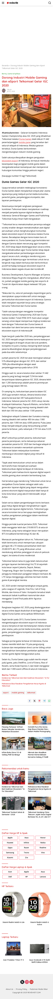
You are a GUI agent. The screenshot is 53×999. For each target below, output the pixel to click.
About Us (9, 989)
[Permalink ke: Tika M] (4, 90)
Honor (43, 837)
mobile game (25, 142)
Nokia (42, 842)
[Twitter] (22, 982)
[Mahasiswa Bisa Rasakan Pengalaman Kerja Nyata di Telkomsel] (39, 777)
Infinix (26, 842)
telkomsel (31, 693)
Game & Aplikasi (14, 74)
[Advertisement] (26, 33)
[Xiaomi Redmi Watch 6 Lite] (13, 904)
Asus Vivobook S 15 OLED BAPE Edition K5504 (39, 961)
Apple (10, 837)
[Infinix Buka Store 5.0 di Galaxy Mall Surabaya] (13, 743)
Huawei (10, 842)
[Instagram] (27, 982)
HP (26, 876)
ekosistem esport (10, 160)
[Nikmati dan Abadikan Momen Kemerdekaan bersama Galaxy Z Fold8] (39, 743)
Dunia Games (25, 139)
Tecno (26, 852)
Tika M (9, 90)
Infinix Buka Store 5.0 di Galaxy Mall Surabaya (11, 753)
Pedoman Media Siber (39, 989)
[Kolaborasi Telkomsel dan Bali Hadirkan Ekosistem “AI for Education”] (13, 777)
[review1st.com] (12, 3)
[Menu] (3, 3)
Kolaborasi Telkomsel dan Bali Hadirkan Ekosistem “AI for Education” (25, 679)
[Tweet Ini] (34, 701)
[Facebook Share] (29, 701)
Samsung (10, 852)
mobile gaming (18, 693)
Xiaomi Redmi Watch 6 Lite (13, 922)
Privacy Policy (21, 989)
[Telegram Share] (44, 701)
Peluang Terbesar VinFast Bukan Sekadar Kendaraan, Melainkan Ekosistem (13, 729)
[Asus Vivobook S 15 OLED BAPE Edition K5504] (39, 949)
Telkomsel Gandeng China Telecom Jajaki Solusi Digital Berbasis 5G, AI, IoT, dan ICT (39, 814)
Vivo (43, 852)
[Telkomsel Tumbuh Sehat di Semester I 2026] (13, 803)
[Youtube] (31, 982)
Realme (43, 847)
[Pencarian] (49, 3)
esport (6, 693)
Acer (10, 872)
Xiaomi (10, 857)
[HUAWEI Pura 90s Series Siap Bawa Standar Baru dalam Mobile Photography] (39, 718)
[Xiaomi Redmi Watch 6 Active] (39, 904)
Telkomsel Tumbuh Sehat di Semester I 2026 (13, 813)
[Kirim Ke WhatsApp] (49, 701)
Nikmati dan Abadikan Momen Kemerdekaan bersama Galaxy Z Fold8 (38, 754)
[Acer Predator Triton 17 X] (13, 949)
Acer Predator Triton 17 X (13, 960)
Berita (4, 74)
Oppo (10, 847)
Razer (26, 847)
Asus (26, 837)
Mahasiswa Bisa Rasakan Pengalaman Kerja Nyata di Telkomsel (24, 685)
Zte (26, 857)
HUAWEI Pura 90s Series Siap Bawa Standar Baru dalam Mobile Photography (39, 729)
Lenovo (43, 876)
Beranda (5, 65)
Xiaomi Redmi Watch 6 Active (39, 923)
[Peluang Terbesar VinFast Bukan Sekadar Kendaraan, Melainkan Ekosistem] (13, 718)
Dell (10, 876)
